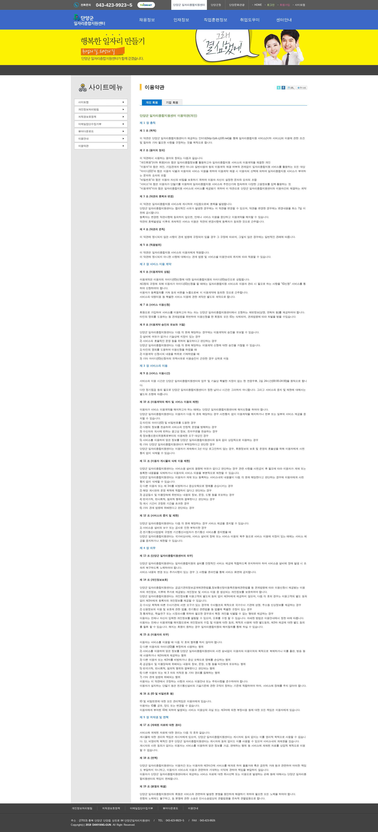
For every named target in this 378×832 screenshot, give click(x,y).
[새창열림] (146, 5)
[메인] (100, 20)
